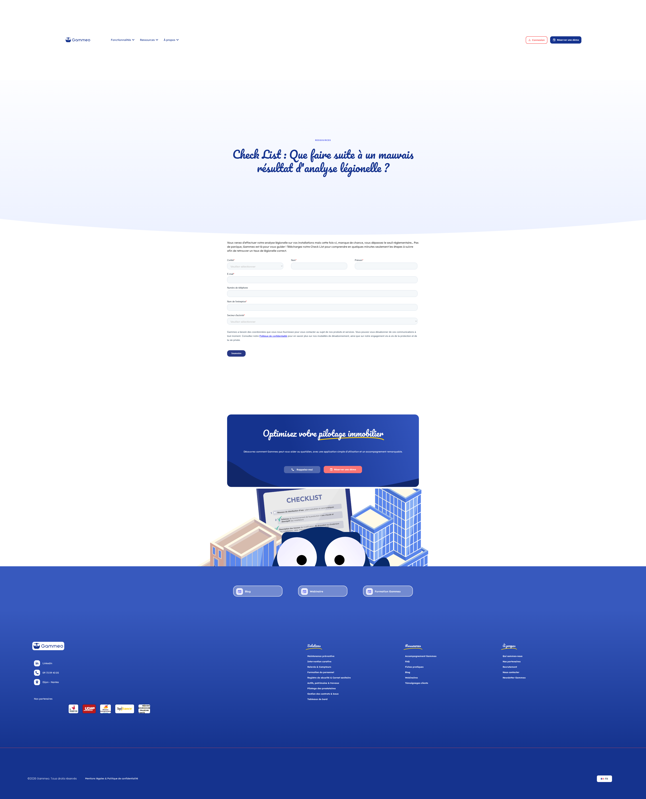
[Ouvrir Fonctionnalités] (133, 40)
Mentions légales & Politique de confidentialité (111, 778)
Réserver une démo (568, 40)
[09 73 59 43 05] (37, 673)
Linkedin (47, 663)
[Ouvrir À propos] (177, 40)
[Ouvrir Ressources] (157, 40)
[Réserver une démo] (554, 39)
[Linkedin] (37, 663)
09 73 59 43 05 (51, 672)
